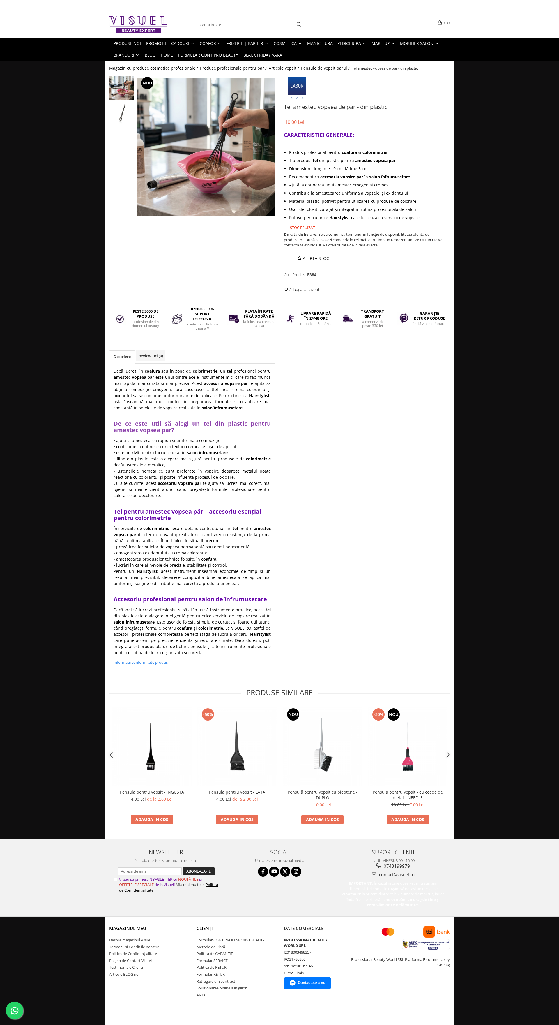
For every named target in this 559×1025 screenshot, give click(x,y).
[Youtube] (274, 872)
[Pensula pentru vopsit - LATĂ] (237, 746)
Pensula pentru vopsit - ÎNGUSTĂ (152, 792)
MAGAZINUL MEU (127, 928)
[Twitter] (285, 872)
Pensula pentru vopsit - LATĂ (237, 792)
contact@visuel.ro (396, 874)
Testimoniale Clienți (126, 967)
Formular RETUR (211, 974)
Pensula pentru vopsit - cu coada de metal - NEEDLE (408, 794)
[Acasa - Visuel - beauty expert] (138, 24)
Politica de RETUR (212, 967)
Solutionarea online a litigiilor (222, 988)
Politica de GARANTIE (215, 953)
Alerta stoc (316, 258)
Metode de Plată (211, 947)
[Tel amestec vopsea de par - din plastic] (206, 147)
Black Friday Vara (262, 55)
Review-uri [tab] (151, 355)
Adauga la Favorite (305, 289)
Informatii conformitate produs (141, 662)
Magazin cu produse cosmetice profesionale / (154, 68)
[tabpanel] (206, 147)
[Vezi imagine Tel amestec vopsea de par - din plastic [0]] (121, 88)
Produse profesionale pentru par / (234, 68)
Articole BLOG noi (124, 974)
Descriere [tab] (122, 356)
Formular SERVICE (212, 960)
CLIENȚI (205, 928)
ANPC (201, 995)
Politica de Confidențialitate (133, 953)
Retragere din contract (216, 981)
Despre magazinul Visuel (130, 940)
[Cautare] (299, 24)
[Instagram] (296, 872)
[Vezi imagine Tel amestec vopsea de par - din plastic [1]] (121, 113)
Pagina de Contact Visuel (130, 960)
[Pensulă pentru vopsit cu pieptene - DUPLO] (322, 746)
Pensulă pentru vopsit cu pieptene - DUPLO (323, 794)
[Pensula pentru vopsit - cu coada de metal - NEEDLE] (407, 746)
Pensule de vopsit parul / (326, 68)
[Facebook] (263, 872)
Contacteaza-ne (311, 982)
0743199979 (396, 866)
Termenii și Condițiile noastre (134, 947)
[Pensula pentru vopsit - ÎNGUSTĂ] (152, 746)
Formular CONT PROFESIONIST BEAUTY (231, 940)
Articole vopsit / (284, 68)
